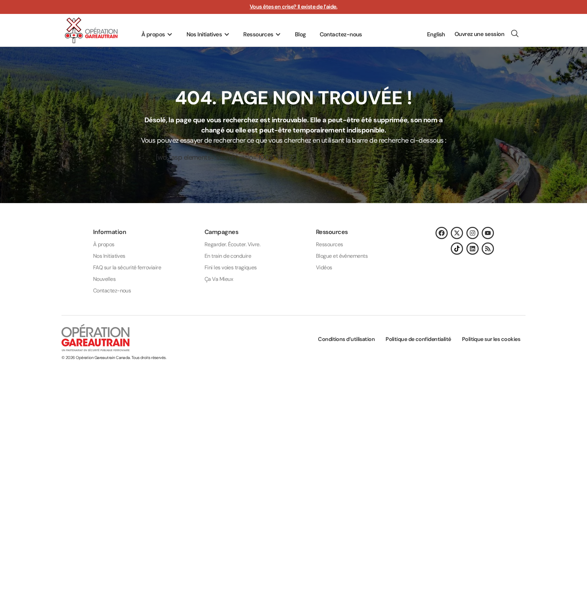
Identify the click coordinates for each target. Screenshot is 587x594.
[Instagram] (472, 233)
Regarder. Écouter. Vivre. (232, 244)
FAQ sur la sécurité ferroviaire (127, 267)
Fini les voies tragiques (230, 267)
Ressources (329, 244)
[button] (157, 35)
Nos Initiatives (109, 255)
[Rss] (488, 248)
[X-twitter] (457, 233)
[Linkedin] (472, 248)
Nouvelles (104, 279)
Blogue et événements (342, 255)
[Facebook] (441, 233)
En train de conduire (227, 255)
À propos (103, 244)
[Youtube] (488, 233)
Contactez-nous (112, 290)
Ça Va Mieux (218, 279)
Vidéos (324, 267)
